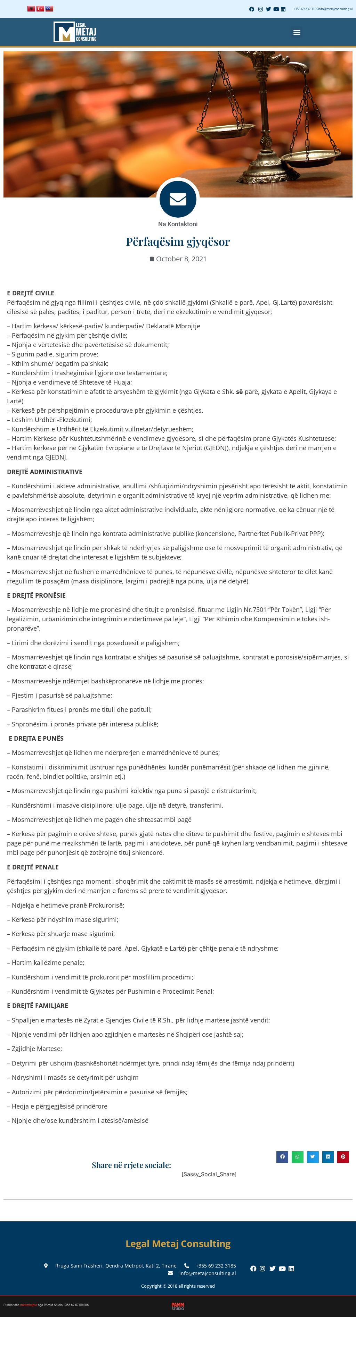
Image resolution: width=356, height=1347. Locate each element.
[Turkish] (40, 9)
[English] (49, 9)
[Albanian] (31, 9)
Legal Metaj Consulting (178, 1243)
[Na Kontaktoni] (178, 199)
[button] (296, 32)
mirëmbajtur (28, 1305)
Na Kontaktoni (178, 224)
